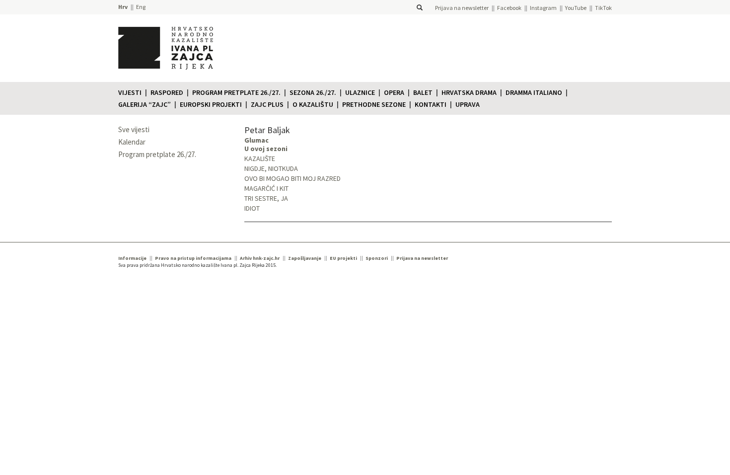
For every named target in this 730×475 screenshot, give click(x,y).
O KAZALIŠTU (312, 104)
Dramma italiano (534, 92)
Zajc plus (267, 104)
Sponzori (376, 258)
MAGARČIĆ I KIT (266, 188)
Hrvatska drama (469, 92)
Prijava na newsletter (462, 7)
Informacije (132, 258)
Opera (394, 92)
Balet (423, 92)
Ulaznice (360, 92)
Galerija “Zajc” (144, 104)
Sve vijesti (133, 129)
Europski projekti (211, 104)
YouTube (575, 7)
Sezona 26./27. (313, 92)
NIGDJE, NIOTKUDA (271, 168)
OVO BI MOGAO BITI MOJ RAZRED (292, 178)
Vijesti (130, 92)
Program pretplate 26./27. (236, 92)
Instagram (543, 7)
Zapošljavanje (304, 258)
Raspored (166, 92)
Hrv (123, 6)
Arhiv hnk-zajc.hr (260, 258)
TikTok (603, 7)
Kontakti (430, 104)
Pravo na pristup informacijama (193, 258)
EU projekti (343, 258)
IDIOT (252, 208)
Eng (141, 6)
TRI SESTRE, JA (266, 198)
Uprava (467, 104)
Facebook (509, 7)
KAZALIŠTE (259, 158)
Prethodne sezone (374, 104)
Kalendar (132, 142)
